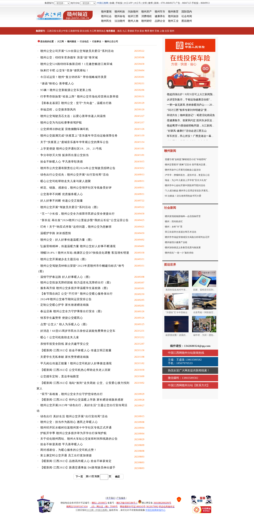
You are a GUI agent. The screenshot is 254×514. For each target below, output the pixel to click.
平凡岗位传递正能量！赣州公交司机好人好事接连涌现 (76, 363)
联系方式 (201, 385)
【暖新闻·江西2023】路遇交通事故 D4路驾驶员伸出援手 (77, 467)
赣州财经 (146, 21)
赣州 (152, 31)
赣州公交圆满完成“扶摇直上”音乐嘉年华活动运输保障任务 (79, 135)
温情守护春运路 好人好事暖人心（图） (66, 276)
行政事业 (96, 41)
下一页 (79, 476)
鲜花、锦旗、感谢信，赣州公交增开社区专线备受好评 (76, 187)
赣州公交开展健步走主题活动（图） (64, 259)
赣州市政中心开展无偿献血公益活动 (183, 169)
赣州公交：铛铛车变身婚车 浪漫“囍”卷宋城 (69, 57)
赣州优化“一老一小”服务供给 (179, 252)
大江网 (92, 31)
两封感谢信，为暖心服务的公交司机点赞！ (68, 449)
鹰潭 (147, 31)
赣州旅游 (173, 16)
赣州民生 (106, 21)
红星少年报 (62, 31)
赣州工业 (173, 21)
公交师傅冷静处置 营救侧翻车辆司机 (64, 129)
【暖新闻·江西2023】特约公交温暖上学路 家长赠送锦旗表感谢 (81, 399)
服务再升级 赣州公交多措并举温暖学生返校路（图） (75, 288)
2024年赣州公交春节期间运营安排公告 (66, 299)
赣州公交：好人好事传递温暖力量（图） (67, 239)
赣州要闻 (106, 11)
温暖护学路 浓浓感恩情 (55, 233)
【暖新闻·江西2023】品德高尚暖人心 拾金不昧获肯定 (76, 461)
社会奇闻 (186, 16)
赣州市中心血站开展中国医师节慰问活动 (185, 185)
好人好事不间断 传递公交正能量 (61, 200)
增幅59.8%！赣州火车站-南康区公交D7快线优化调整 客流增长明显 (84, 252)
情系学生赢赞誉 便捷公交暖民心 (61, 317)
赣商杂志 (101, 31)
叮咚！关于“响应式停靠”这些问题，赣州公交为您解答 (76, 226)
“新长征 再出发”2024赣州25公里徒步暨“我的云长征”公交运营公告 (84, 220)
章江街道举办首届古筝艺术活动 (180, 232)
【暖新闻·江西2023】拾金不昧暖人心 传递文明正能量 (76, 350)
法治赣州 (120, 21)
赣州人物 (133, 21)
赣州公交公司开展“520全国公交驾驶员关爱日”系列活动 (77, 50)
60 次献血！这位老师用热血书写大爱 (183, 196)
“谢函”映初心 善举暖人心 (57, 83)
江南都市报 (73, 31)
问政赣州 (133, 11)
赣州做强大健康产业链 (176, 242)
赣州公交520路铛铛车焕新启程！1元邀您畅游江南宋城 (76, 63)
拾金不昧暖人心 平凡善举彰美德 (61, 161)
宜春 (157, 31)
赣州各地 (120, 16)
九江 (124, 31)
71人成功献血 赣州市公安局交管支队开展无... (187, 190)
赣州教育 (173, 11)
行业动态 (84, 41)
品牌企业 (160, 21)
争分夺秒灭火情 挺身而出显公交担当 (64, 155)
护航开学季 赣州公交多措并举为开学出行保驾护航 (73, 433)
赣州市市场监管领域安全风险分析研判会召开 (187, 237)
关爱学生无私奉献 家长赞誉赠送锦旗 (64, 356)
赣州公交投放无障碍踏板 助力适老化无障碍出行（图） (76, 282)
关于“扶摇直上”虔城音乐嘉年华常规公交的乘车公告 (74, 142)
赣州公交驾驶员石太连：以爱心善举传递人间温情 (73, 116)
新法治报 (84, 31)
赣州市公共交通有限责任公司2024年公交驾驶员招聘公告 (77, 168)
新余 (142, 31)
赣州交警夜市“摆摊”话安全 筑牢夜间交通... (186, 164)
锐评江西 (133, 16)
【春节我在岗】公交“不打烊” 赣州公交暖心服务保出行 (76, 293)
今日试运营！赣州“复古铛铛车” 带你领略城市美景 (73, 77)
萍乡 (137, 31)
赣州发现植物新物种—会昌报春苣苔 (183, 216)
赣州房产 (146, 11)
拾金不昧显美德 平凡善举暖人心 (61, 444)
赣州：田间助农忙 (174, 221)
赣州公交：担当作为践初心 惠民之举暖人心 (69, 421)
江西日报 (51, 31)
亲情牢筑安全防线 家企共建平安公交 (64, 343)
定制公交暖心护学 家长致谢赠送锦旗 (64, 304)
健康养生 (160, 16)
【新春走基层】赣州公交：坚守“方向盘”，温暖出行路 (76, 103)
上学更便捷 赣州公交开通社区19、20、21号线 (71, 148)
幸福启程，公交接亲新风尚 (58, 109)
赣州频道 (71, 41)
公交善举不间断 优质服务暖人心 (61, 194)
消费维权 (146, 16)
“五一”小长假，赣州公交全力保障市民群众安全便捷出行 (77, 213)
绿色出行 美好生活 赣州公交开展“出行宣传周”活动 (74, 416)
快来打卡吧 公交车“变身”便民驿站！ (64, 70)
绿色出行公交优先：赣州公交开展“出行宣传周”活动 (74, 174)
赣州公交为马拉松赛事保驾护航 (61, 122)
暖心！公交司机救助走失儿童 (59, 337)
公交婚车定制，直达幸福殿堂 (59, 376)
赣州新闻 (170, 150)
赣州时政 (120, 11)
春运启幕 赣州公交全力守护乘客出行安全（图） (72, 311)
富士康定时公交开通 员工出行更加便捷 (66, 455)
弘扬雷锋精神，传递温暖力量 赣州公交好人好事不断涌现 (78, 246)
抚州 (172, 31)
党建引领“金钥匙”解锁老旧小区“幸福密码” (186, 159)
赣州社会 (106, 16)
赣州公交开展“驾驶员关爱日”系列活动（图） (70, 207)
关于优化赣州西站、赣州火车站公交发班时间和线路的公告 (79, 438)
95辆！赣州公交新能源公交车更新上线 (65, 90)
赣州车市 (160, 11)
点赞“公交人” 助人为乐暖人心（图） (64, 324)
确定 (117, 476)
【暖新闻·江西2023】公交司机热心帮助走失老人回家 (75, 369)
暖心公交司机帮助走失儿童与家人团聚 (65, 181)
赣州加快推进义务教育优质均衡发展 (183, 247)
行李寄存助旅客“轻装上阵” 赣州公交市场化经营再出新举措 (79, 96)
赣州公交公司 (111, 41)
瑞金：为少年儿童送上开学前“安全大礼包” (186, 180)
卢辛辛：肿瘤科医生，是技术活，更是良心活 (187, 175)
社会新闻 (170, 207)
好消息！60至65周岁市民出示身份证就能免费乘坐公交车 (77, 330)
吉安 (167, 31)
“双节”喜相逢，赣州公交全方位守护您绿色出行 (71, 394)
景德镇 (130, 31)
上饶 (162, 31)
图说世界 (170, 264)
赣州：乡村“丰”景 (173, 226)
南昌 (119, 31)
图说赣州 (186, 21)
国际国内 (186, 11)
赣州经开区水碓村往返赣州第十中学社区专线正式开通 (76, 427)
